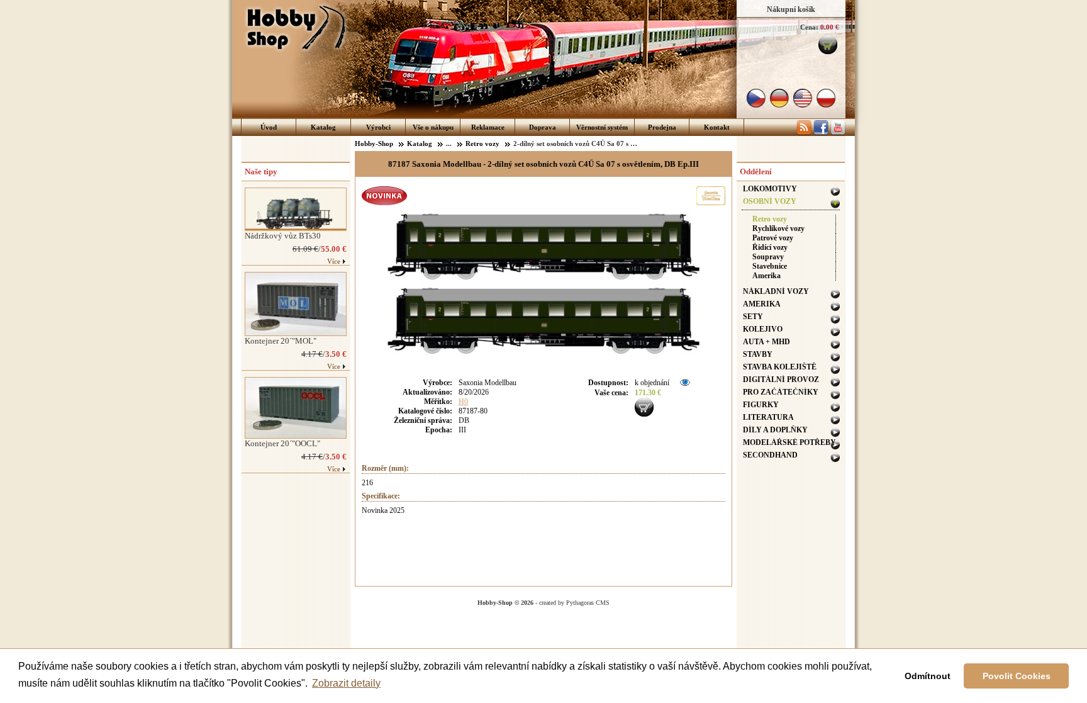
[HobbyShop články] (803, 133)
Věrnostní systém (602, 127)
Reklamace (487, 127)
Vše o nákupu (433, 127)
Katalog (323, 127)
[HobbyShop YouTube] (837, 133)
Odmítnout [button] (927, 676)
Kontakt (717, 127)
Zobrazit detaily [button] (346, 683)
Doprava (542, 127)
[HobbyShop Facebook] (820, 133)
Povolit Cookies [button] (1017, 676)
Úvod (268, 127)
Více (333, 261)
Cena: (809, 27)
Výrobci (378, 127)
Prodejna (662, 127)
